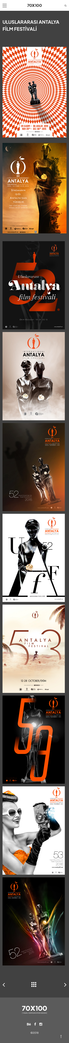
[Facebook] (35, 1024)
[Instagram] (41, 1024)
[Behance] (28, 1024)
